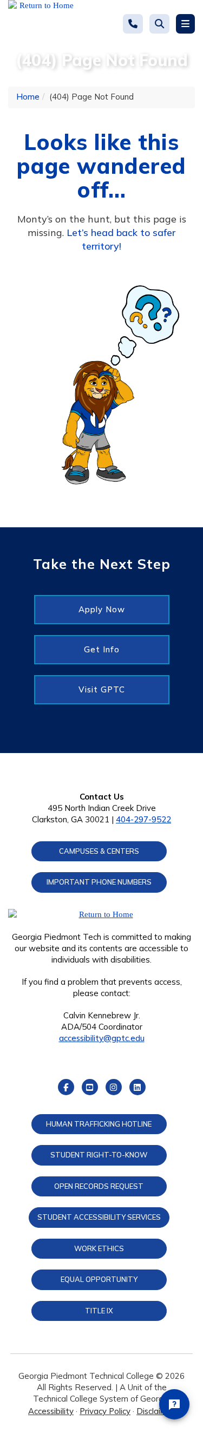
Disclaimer (155, 1411)
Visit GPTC (101, 689)
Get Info (102, 649)
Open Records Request (98, 1186)
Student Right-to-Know (98, 1154)
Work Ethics (99, 1248)
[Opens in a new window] (42, 24)
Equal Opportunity (99, 1279)
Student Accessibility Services (99, 1217)
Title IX (99, 1310)
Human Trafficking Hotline (99, 1124)
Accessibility (51, 1411)
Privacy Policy (105, 1411)
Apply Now (101, 609)
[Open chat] (174, 1404)
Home (28, 96)
